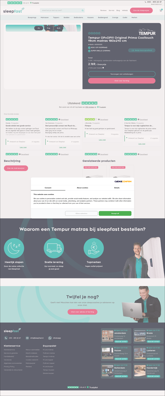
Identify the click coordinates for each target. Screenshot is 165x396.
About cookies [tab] (82, 188)
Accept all (115, 213)
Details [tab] (117, 188)
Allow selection (81, 213)
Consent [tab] (48, 188)
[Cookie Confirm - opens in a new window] (123, 181)
